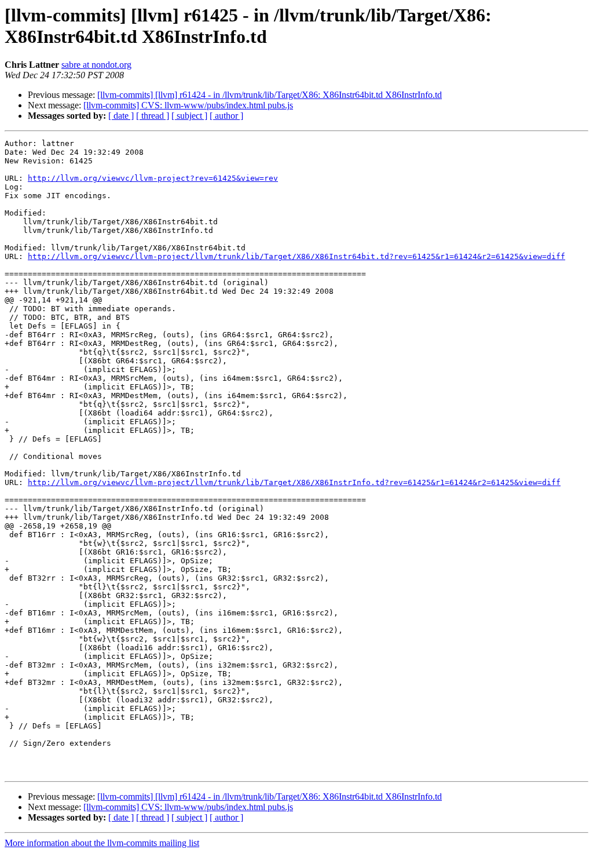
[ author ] (226, 116)
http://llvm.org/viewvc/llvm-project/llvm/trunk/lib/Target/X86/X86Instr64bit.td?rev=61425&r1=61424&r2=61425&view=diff (296, 256)
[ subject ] (189, 116)
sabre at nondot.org (96, 65)
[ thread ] (152, 116)
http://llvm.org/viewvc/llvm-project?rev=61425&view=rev (153, 178)
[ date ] (121, 116)
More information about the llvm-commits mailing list (102, 843)
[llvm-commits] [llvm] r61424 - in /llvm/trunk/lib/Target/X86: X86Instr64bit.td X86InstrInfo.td (269, 95)
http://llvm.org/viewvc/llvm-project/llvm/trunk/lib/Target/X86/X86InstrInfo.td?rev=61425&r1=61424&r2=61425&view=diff (294, 482)
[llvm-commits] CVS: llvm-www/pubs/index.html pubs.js (188, 105)
